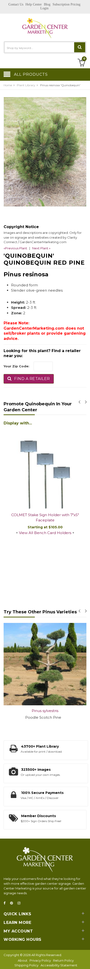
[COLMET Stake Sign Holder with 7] (45, 468)
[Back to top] (85, 960)
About (22, 960)
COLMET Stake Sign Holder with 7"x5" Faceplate (45, 518)
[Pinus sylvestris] (45, 664)
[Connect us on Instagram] (20, 903)
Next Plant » (41, 248)
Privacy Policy (40, 960)
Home (8, 85)
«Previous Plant (15, 248)
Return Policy (63, 960)
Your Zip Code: (16, 366)
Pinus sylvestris (45, 710)
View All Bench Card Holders (45, 532)
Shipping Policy (26, 965)
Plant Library (26, 85)
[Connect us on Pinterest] (13, 903)
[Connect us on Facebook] (6, 903)
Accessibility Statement (59, 965)
